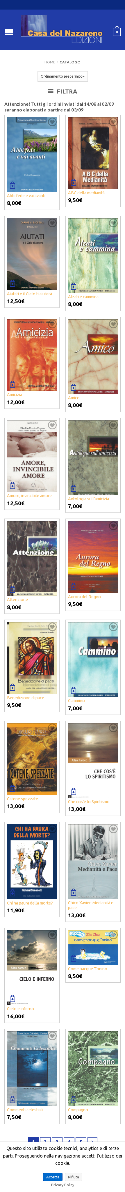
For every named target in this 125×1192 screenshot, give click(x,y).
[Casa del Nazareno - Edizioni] (63, 29)
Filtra (66, 91)
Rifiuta (73, 1177)
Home (49, 62)
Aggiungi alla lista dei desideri (52, 122)
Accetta (52, 1177)
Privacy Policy (62, 1185)
